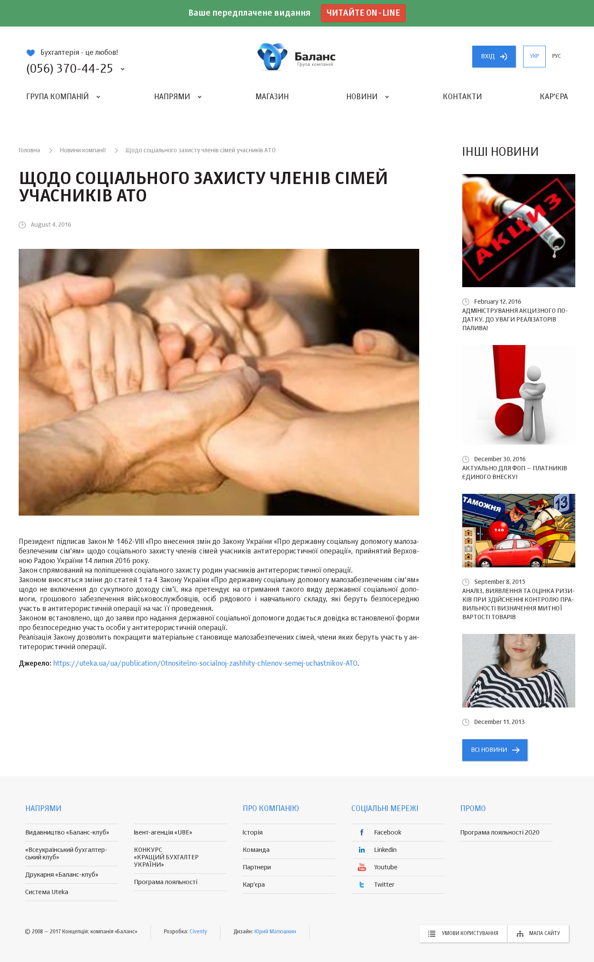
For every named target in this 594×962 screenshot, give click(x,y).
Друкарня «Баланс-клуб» (61, 874)
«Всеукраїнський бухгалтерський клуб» (66, 854)
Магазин (272, 97)
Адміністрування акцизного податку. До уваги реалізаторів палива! (515, 320)
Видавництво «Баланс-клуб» (67, 832)
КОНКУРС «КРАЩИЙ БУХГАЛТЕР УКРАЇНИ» (166, 857)
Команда (256, 850)
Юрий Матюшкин (275, 932)
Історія (253, 832)
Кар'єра (554, 97)
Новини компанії (83, 150)
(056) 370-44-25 (69, 69)
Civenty (198, 932)
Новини (361, 97)
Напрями (172, 97)
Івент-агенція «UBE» (163, 832)
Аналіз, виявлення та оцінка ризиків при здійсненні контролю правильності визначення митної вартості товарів (518, 604)
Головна (29, 150)
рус (556, 56)
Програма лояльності (165, 882)
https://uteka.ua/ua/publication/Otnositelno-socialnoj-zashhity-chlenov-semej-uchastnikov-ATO (205, 663)
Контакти (462, 97)
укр (534, 56)
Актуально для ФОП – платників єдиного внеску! (514, 472)
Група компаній (57, 97)
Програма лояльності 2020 (500, 832)
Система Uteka (46, 892)
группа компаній (297, 56)
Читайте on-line (363, 13)
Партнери (257, 867)
